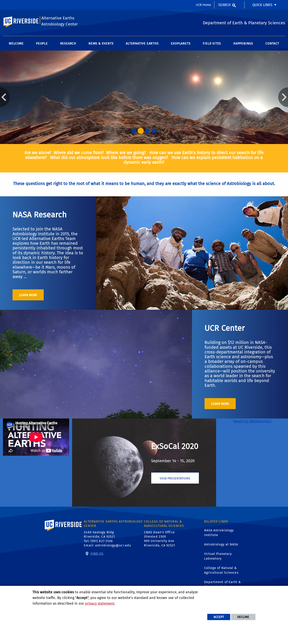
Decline (243, 617)
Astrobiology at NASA (221, 544)
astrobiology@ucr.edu (113, 545)
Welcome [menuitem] (16, 43)
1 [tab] (134, 131)
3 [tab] (147, 131)
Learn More (28, 295)
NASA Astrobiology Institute (219, 532)
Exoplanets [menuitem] (180, 43)
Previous (5, 97)
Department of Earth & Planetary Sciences (222, 584)
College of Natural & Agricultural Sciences (221, 570)
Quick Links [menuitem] (262, 5)
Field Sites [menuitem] (212, 43)
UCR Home (203, 5)
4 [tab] (154, 131)
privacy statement (99, 603)
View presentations (175, 478)
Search (224, 5)
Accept (219, 617)
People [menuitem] (42, 43)
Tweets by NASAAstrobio (252, 421)
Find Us (97, 553)
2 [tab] (140, 131)
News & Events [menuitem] (101, 43)
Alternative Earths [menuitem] (142, 43)
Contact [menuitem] (272, 43)
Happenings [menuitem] (243, 43)
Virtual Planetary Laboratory (218, 556)
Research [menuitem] (68, 43)
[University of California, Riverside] (63, 531)
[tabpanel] (144, 97)
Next (283, 97)
